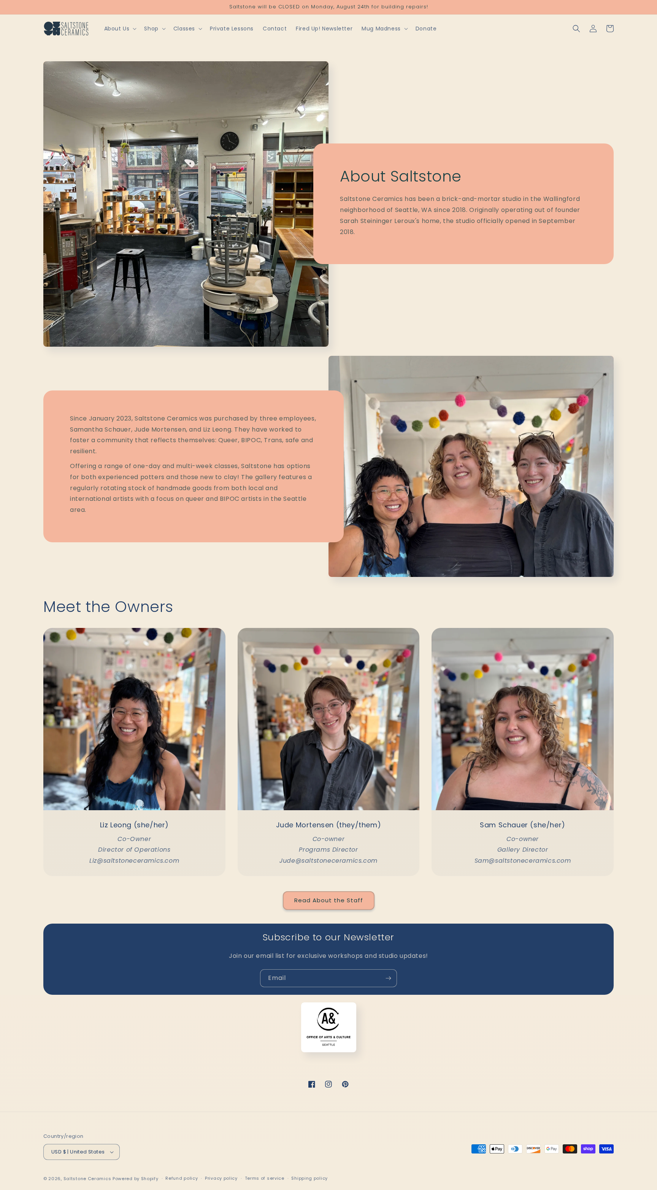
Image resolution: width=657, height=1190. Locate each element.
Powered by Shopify (136, 1179)
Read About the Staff (328, 900)
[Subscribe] (388, 978)
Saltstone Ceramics (87, 1179)
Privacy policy (221, 1178)
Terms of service (264, 1178)
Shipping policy (309, 1178)
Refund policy (181, 1178)
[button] (120, 29)
